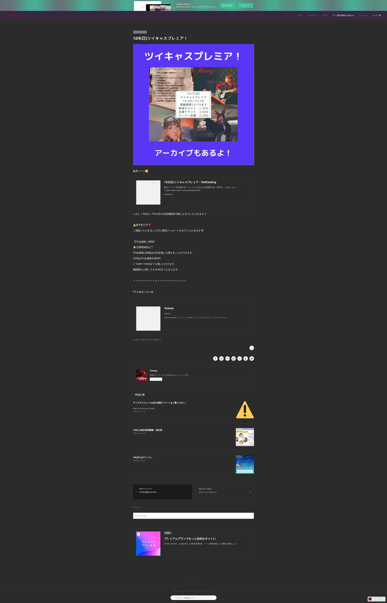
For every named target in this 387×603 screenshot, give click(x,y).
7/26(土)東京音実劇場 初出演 (147, 429)
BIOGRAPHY (312, 15)
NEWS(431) (157, 340)
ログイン (245, 5)
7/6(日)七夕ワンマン (142, 457)
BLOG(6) (136, 340)
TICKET (325, 15)
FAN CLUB (363, 15)
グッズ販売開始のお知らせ (343, 15)
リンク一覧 (376, 15)
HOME (299, 15)
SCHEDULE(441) (146, 340)
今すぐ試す (227, 5)
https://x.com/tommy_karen (144, 408)
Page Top (193, 578)
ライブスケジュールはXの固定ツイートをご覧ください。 (160, 402)
